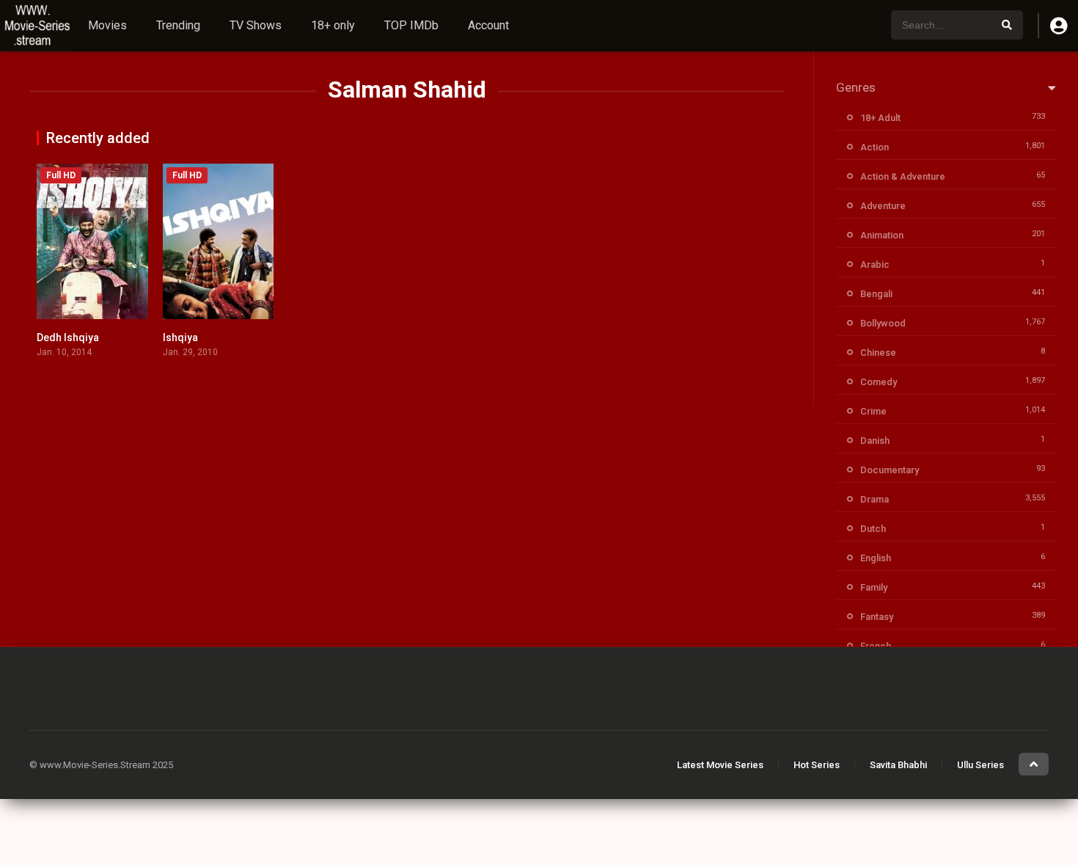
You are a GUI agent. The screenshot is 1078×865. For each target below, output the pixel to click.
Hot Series (816, 764)
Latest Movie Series (720, 764)
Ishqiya (180, 337)
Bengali (876, 293)
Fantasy (876, 616)
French (875, 646)
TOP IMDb (411, 25)
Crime (873, 411)
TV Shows (256, 25)
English (875, 557)
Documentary (889, 469)
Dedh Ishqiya (68, 337)
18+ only (333, 25)
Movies (107, 25)
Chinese (878, 352)
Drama (874, 499)
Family (873, 587)
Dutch (873, 528)
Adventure (883, 205)
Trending (178, 25)
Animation (881, 235)
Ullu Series (980, 764)
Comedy (878, 381)
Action (874, 147)
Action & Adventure (902, 176)
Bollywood (883, 323)
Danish (875, 440)
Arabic (875, 264)
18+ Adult (880, 117)
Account (488, 25)
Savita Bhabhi (898, 764)
